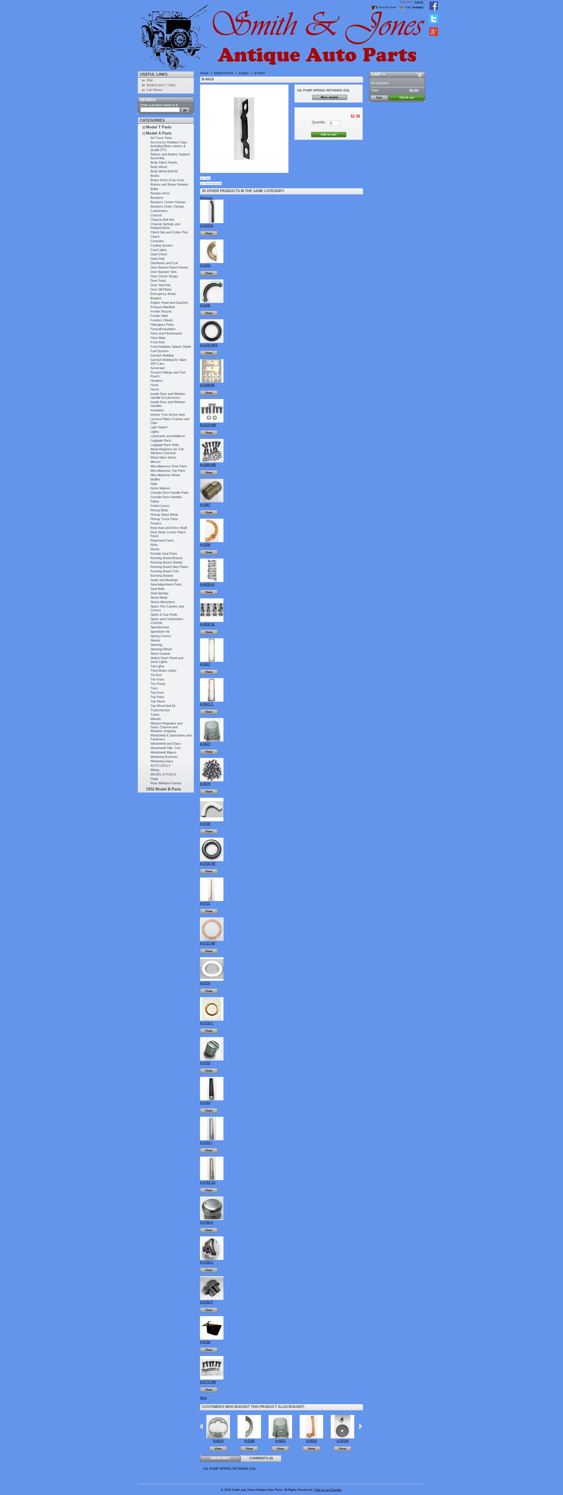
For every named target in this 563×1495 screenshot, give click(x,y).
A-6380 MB (208, 464)
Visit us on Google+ (328, 1489)
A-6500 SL (207, 624)
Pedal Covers (160, 506)
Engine (155, 298)
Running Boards (161, 575)
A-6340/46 (207, 385)
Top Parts (157, 697)
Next (203, 1397)
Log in (419, 2)
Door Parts (158, 280)
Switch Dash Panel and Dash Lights (166, 659)
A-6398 (249, 1441)
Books (155, 175)
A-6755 (205, 1063)
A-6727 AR (207, 943)
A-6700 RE (208, 863)
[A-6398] (249, 1437)
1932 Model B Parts (163, 789)
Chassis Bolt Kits (162, 219)
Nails (153, 484)
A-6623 (205, 744)
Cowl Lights (158, 250)
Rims (154, 545)
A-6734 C (206, 1023)
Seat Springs (159, 593)
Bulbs (154, 189)
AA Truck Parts (161, 138)
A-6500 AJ (207, 584)
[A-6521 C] (211, 700)
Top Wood (157, 701)
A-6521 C (206, 704)
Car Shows (154, 89)
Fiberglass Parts (162, 324)
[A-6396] (211, 541)
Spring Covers (160, 636)
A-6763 (205, 1102)
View (208, 233)
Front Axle (157, 342)
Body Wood (158, 167)
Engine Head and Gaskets (169, 302)
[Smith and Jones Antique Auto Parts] (176, 35)
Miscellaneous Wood (165, 475)
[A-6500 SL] (211, 620)
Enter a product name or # (159, 105)
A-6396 (205, 544)
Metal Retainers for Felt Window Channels (167, 451)
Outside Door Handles (166, 497)
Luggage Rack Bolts (164, 445)
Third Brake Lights (163, 670)
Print (207, 178)
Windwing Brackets (164, 756)
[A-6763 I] (211, 1139)
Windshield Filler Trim (165, 748)
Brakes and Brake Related (169, 184)
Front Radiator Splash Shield (170, 346)
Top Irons (157, 692)
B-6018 (311, 1441)
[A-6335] (211, 301)
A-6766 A (206, 1222)
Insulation (157, 410)
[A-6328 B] (211, 222)
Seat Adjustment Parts (166, 584)
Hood (154, 385)
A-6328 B (206, 225)
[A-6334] (211, 262)
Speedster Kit (159, 631)
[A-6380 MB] (211, 461)
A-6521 (205, 664)
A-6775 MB (208, 1382)
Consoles (157, 241)
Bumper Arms (160, 193)
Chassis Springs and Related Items (165, 226)
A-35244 (343, 1441)
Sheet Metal (158, 597)
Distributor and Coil (163, 263)
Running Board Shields (166, 562)
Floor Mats (158, 338)
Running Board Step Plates (169, 567)
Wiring (154, 770)
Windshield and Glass (165, 743)
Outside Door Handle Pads (169, 492)
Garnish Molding (162, 355)
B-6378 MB (208, 425)
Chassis (156, 215)
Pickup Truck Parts (164, 519)
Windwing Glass (161, 761)
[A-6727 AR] (211, 939)
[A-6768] (211, 1338)
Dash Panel (158, 254)
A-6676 (205, 783)
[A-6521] (211, 660)
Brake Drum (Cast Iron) (167, 180)
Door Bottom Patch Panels (169, 267)
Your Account (387, 7)
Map (150, 80)
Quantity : (319, 122)
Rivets (155, 549)
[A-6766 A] (211, 1219)
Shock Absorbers (162, 602)
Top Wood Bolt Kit (162, 705)
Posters (156, 523)
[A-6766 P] (211, 1298)
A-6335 (205, 305)
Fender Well (158, 316)
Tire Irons (157, 679)
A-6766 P (206, 1302)
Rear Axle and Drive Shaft (168, 528)
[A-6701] (211, 900)
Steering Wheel (161, 649)
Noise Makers (160, 488)
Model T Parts (158, 127)
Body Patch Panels (163, 162)
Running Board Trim (164, 571)
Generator (157, 368)
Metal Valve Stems (163, 457)
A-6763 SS (207, 1182)
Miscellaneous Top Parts (167, 470)
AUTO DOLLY (160, 765)
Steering (156, 644)
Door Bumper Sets (163, 272)
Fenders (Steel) (161, 320)
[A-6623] (211, 740)
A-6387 (205, 504)
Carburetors (159, 211)
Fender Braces (161, 311)
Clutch (155, 236)
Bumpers (156, 197)
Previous (206, 198)
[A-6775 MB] (211, 1378)
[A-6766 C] (211, 1258)
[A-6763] (211, 1099)
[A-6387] (211, 501)
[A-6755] (211, 1059)
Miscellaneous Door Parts (168, 466)
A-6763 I (206, 1142)
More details (329, 97)
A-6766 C (206, 1262)
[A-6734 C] (211, 1019)
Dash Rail (157, 258)
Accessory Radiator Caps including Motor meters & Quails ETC (168, 146)
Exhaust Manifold (162, 307)
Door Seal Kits (160, 285)
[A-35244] (342, 1437)
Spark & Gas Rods (163, 614)
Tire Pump (157, 683)
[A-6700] (211, 820)
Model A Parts (159, 133)
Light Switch (158, 427)
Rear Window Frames (166, 783)
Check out (406, 97)
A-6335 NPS (209, 345)
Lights (154, 431)
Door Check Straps (164, 276)
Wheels (155, 719)
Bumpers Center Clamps (168, 202)
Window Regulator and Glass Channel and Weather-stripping (166, 727)
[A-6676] (211, 780)
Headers (156, 380)
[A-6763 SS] (211, 1179)
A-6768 (205, 1342)
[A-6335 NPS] (211, 341)
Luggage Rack (160, 440)
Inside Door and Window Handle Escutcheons (167, 395)
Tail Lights (157, 666)
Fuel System (159, 351)
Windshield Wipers (163, 752)
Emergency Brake (163, 294)
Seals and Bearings (164, 580)
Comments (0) (261, 1458)
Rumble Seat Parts (163, 553)
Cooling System (161, 245)
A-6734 (205, 983)
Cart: (408, 7)
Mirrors (155, 462)
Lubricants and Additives (167, 436)
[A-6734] (211, 979)
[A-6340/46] (211, 381)
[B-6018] (311, 1437)
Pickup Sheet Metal (164, 514)
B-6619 (218, 1441)
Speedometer (159, 627)
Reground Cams (162, 540)
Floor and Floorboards (166, 333)
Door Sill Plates (161, 289)
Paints (154, 501)
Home (204, 73)
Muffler (155, 479)
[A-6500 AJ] (211, 581)
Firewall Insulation (163, 329)
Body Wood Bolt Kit (163, 171)
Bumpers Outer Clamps (167, 206)
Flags (154, 778)
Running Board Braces (166, 558)
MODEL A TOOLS (163, 774)
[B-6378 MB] (211, 421)
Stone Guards (160, 653)
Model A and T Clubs (161, 85)
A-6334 (205, 265)
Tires (154, 688)
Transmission (160, 710)
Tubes (155, 714)
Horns (154, 389)
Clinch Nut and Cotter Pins (169, 232)
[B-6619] (218, 1437)
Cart (376, 74)
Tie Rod (156, 675)
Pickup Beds (159, 510)
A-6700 (205, 823)
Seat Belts (157, 588)
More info (220, 1458)
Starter (155, 640)
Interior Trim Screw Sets (167, 414)
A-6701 (205, 903)
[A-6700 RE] (211, 860)
